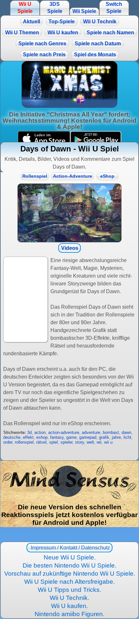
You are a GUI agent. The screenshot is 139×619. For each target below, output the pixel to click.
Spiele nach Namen (110, 32)
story (79, 442)
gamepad (87, 437)
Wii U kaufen (63, 32)
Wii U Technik (99, 21)
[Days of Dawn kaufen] (69, 212)
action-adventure (63, 432)
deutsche (11, 437)
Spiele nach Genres (42, 43)
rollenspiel (24, 442)
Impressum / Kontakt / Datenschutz (69, 547)
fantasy (57, 437)
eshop (42, 437)
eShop (107, 176)
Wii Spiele (84, 11)
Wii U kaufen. (69, 605)
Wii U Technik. (69, 597)
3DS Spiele (54, 7)
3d (29, 432)
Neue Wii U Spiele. (70, 557)
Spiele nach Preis (44, 54)
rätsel (41, 442)
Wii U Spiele (25, 7)
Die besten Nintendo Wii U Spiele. (69, 565)
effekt (28, 437)
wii (99, 442)
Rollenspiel (34, 176)
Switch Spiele (114, 7)
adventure (91, 432)
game (71, 437)
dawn (126, 432)
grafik (104, 437)
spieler (66, 442)
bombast (111, 432)
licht (127, 437)
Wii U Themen (22, 32)
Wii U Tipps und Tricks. (69, 589)
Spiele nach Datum (98, 43)
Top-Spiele (61, 21)
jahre (116, 437)
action (40, 432)
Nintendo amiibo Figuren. (69, 614)
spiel (53, 442)
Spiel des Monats (95, 54)
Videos (69, 248)
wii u (108, 442)
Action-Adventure (72, 176)
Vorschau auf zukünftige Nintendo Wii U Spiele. (69, 573)
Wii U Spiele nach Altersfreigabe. (69, 581)
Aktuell (31, 21)
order (7, 442)
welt (90, 442)
